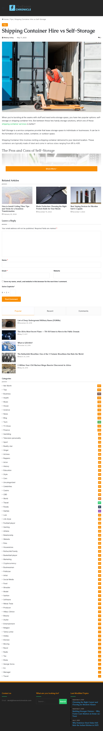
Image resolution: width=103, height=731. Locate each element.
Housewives (8, 547)
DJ (4, 668)
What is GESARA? (25, 343)
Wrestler (6, 587)
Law (5, 515)
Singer (6, 450)
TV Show (7, 426)
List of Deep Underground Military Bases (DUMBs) (39, 320)
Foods (6, 507)
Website (57, 271)
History (6, 466)
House (6, 406)
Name (5, 260)
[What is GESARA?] (9, 346)
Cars (5, 478)
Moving (6, 644)
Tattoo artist (8, 632)
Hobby (6, 636)
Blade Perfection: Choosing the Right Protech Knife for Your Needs (51, 207)
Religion (6, 628)
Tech (5, 422)
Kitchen (6, 640)
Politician (7, 571)
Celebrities (7, 486)
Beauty (6, 616)
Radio (5, 652)
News (5, 414)
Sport (5, 442)
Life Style (7, 519)
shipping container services (14, 124)
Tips (11, 19)
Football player (9, 523)
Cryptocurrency (9, 563)
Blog (5, 418)
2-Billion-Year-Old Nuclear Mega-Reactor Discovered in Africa (44, 365)
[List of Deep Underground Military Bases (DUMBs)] (9, 324)
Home (6, 19)
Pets (5, 543)
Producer (7, 608)
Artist (5, 575)
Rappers (6, 458)
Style (5, 474)
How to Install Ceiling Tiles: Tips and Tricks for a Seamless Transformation (15, 208)
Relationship (8, 535)
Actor (5, 462)
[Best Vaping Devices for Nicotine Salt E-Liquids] (86, 195)
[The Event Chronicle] (20, 8)
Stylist (5, 620)
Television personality (12, 438)
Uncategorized (9, 482)
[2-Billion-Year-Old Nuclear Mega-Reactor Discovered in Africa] (9, 368)
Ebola (5, 660)
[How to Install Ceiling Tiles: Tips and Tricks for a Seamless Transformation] (17, 195)
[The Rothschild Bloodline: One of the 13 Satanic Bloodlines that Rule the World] (9, 357)
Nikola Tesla (8, 604)
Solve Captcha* (8, 287)
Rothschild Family (10, 551)
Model (5, 592)
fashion (6, 596)
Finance (6, 430)
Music (5, 402)
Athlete (6, 531)
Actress (6, 454)
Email (5, 271)
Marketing (7, 559)
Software (7, 600)
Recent (50, 311)
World (5, 498)
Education (7, 470)
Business (7, 394)
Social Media (8, 579)
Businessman (8, 567)
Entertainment (9, 624)
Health (6, 398)
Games (6, 511)
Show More (51, 169)
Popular (18, 311)
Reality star (8, 446)
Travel (5, 503)
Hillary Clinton (9, 612)
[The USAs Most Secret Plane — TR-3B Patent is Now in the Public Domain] (9, 335)
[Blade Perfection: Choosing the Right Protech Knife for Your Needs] (51, 195)
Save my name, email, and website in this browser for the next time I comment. (35, 281)
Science (6, 410)
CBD (5, 494)
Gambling (7, 434)
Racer (5, 648)
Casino (6, 490)
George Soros (8, 664)
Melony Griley (9, 38)
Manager (7, 672)
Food (5, 583)
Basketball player (10, 555)
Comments (83, 311)
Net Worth (7, 386)
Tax (4, 656)
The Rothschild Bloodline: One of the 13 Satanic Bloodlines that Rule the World (51, 354)
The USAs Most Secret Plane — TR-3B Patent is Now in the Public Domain (48, 331)
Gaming (6, 527)
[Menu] (3, 9)
